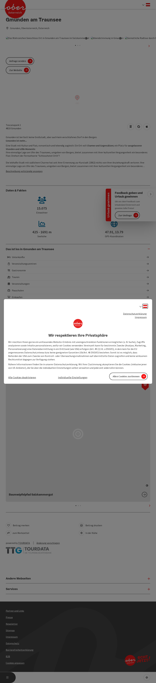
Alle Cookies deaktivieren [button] (22, 377)
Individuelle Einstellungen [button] (72, 377)
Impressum (141, 317)
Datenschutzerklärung (135, 313)
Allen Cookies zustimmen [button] (126, 376)
